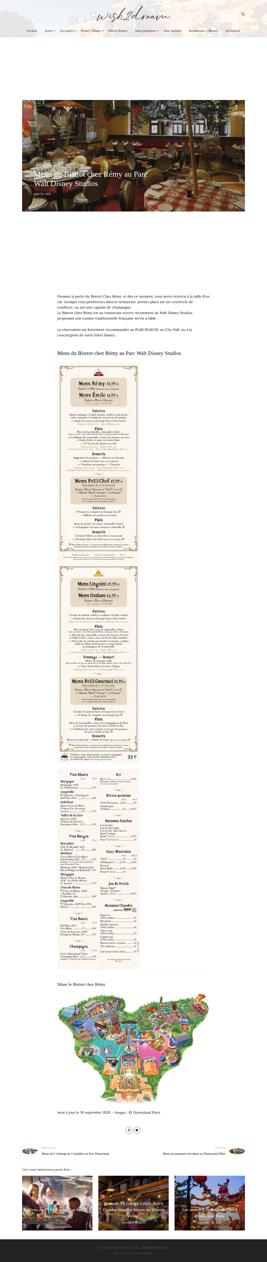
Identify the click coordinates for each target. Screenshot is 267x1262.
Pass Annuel (172, 30)
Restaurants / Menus (203, 30)
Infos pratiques (145, 30)
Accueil (32, 30)
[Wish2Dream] (133, 14)
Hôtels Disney (117, 30)
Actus (48, 30)
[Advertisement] (133, 66)
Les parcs (66, 30)
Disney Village (90, 30)
